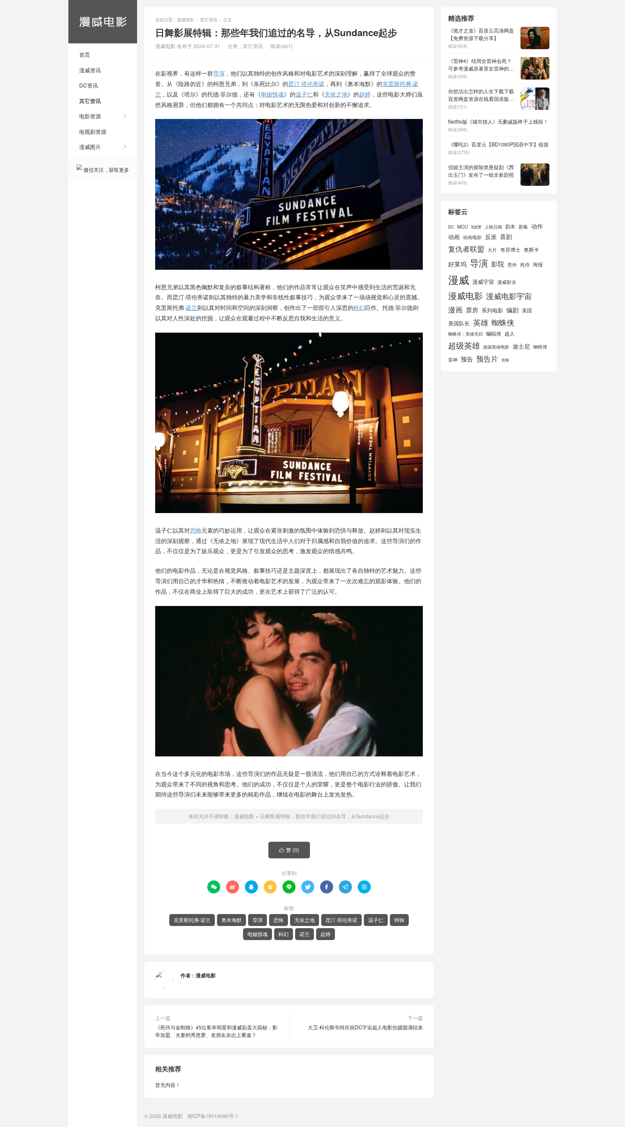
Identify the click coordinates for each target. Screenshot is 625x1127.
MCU (462, 226)
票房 (472, 309)
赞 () (289, 849)
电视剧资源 (92, 131)
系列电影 (492, 310)
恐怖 (195, 530)
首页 (84, 54)
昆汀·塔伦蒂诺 (306, 84)
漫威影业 (506, 281)
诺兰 (191, 307)
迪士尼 (521, 346)
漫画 (455, 309)
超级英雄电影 (496, 347)
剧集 (523, 226)
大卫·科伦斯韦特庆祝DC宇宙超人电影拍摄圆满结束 (365, 1027)
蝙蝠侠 (493, 333)
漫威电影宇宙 (509, 295)
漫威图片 (90, 146)
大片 (492, 249)
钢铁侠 (540, 346)
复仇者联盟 (466, 248)
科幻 (359, 307)
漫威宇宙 (483, 281)
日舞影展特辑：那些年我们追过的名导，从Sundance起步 (325, 816)
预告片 (487, 358)
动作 (537, 226)
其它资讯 (90, 101)
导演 (219, 73)
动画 (454, 236)
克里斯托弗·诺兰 (192, 919)
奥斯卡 (531, 249)
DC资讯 (88, 85)
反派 (491, 236)
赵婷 (365, 94)
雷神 (453, 359)
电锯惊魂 (272, 94)
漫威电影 (102, 21)
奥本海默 (231, 919)
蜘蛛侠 (503, 322)
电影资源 (90, 116)
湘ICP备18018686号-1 (212, 1115)
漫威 (458, 279)
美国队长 (459, 323)
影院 (497, 263)
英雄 (480, 322)
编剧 (512, 309)
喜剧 (506, 236)
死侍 (525, 264)
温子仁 (304, 94)
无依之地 (336, 94)
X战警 (476, 227)
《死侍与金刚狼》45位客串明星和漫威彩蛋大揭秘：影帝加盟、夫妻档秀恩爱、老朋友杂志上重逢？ (216, 1031)
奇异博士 (510, 249)
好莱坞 (457, 263)
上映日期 (493, 227)
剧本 (510, 226)
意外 (512, 264)
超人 (510, 333)
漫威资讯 (90, 70)
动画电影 (472, 237)
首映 (505, 360)
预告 (467, 359)
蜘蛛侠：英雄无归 (465, 334)
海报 (538, 264)
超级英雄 (464, 345)
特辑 (399, 919)
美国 (527, 310)
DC (451, 227)
